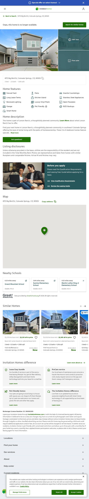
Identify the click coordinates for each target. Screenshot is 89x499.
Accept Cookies (76, 492)
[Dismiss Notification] (83, 2)
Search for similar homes (74, 24)
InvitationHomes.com (36, 414)
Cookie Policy (24, 486)
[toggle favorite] (36, 337)
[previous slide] (81, 306)
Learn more (13, 383)
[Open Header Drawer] (5, 9)
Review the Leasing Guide (60, 186)
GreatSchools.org (33, 296)
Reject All (59, 492)
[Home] (43, 9)
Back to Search (11, 16)
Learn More (65, 120)
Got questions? (16, 139)
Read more (15, 133)
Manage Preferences (20, 492)
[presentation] (21, 331)
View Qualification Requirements (63, 181)
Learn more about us (74, 362)
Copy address (47, 201)
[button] (44, 3)
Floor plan (75, 60)
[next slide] (84, 306)
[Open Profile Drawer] (83, 8)
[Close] (83, 476)
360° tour (75, 39)
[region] (46, 485)
